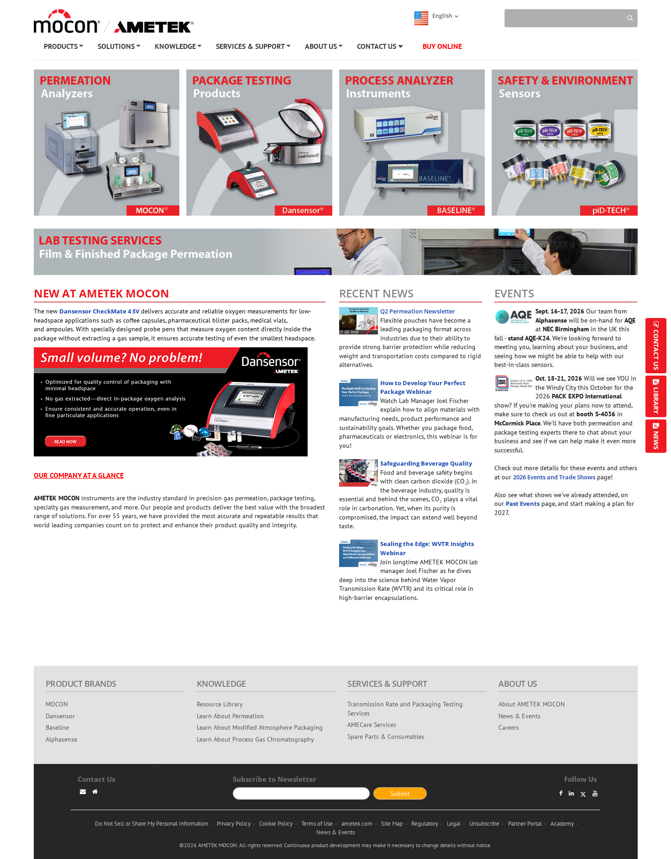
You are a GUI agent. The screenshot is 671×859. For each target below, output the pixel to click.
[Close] (474, 97)
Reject (338, 218)
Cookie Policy (218, 170)
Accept (338, 195)
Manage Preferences (338, 242)
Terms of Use (258, 170)
